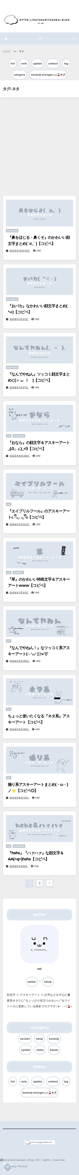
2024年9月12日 (19, 797)
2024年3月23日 (20, 524)
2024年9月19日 (19, 729)
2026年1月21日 (19, 387)
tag (66, 63)
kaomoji (54, 1038)
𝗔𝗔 (8, 436)
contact (53, 63)
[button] (73, 38)
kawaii (54, 1049)
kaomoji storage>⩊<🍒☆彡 (48, 74)
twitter (32, 981)
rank (24, 63)
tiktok (48, 981)
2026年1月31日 (19, 319)
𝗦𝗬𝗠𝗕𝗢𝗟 (18, 572)
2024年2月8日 (19, 866)
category (19, 74)
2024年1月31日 (19, 592)
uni (38, 250)
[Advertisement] (39, 138)
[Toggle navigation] (40, 38)
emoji (39, 1038)
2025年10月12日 (20, 250)
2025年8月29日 (20, 455)
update (37, 63)
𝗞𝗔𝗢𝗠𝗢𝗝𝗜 (12, 231)
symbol (25, 1049)
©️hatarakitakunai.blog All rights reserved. (33, 1160)
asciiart (25, 1038)
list (13, 63)
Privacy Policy (16, 1166)
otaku (40, 1049)
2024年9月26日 (20, 661)
